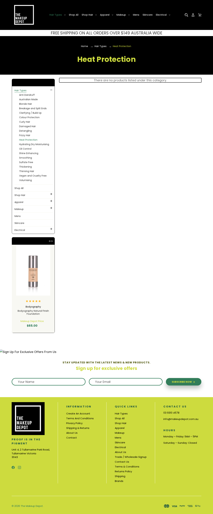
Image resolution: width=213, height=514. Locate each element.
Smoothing (25, 157)
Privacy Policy (74, 423)
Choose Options (33, 322)
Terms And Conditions (80, 418)
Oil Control (25, 148)
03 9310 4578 (171, 412)
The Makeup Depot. (32, 506)
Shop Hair (87, 14)
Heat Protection (28, 139)
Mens (136, 14)
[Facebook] (13, 467)
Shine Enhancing (28, 153)
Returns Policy (123, 471)
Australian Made (28, 99)
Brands (119, 481)
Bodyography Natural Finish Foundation (33, 312)
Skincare (148, 14)
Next (52, 241)
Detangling (25, 130)
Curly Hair (24, 122)
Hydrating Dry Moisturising (34, 144)
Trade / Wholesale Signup (131, 457)
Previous (49, 241)
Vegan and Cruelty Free (33, 175)
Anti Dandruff (27, 95)
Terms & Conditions (127, 466)
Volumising (25, 180)
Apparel (104, 14)
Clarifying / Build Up (30, 113)
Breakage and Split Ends (33, 108)
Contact (71, 437)
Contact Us (122, 461)
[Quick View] (33, 283)
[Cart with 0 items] (199, 15)
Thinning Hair (26, 171)
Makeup (121, 14)
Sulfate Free (26, 162)
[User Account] (193, 15)
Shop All (73, 14)
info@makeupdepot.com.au (180, 419)
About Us (72, 433)
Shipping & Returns (77, 428)
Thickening (25, 166)
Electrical (161, 14)
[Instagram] (19, 467)
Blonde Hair (25, 104)
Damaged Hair (27, 126)
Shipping (120, 476)
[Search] (186, 15)
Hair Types (55, 14)
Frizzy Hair (24, 135)
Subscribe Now (182, 382)
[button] (33, 82)
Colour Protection (29, 117)
